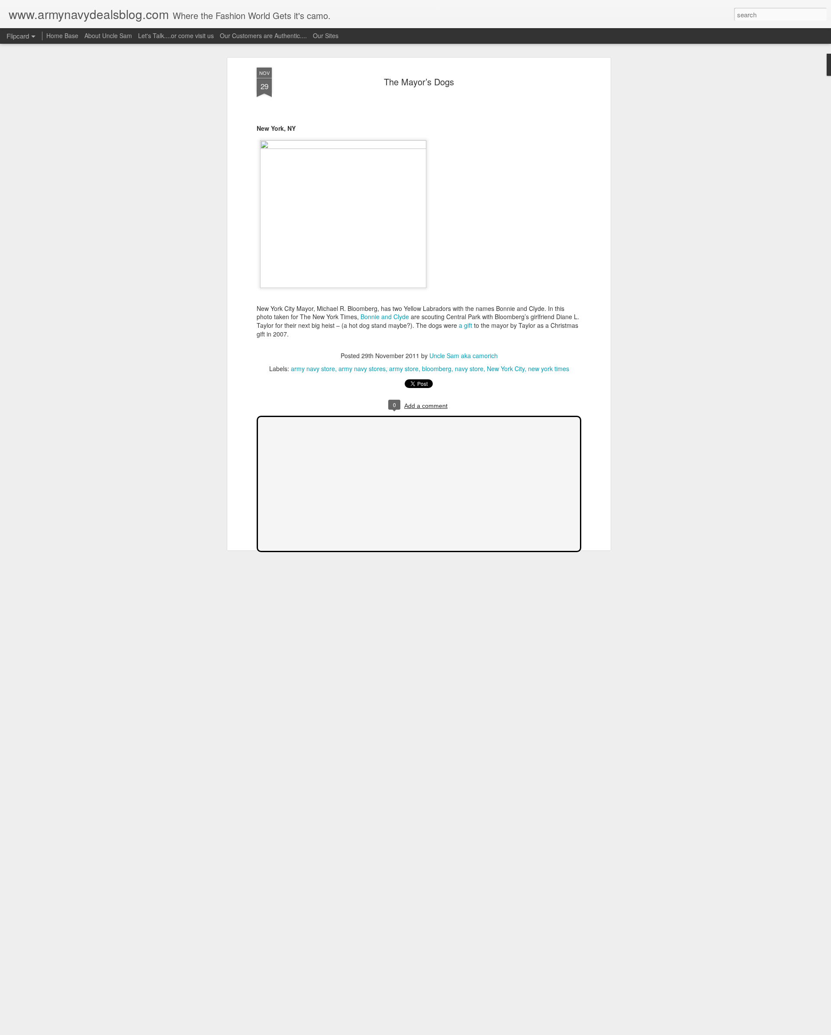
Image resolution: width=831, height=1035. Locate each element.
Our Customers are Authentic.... (263, 35)
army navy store (313, 368)
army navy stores (362, 368)
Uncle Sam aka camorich (463, 355)
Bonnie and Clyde (385, 316)
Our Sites (325, 35)
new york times (548, 368)
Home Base (62, 35)
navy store (469, 368)
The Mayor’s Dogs (419, 81)
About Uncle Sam (108, 35)
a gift (465, 325)
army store (404, 368)
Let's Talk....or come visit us (176, 35)
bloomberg (436, 368)
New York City (506, 368)
